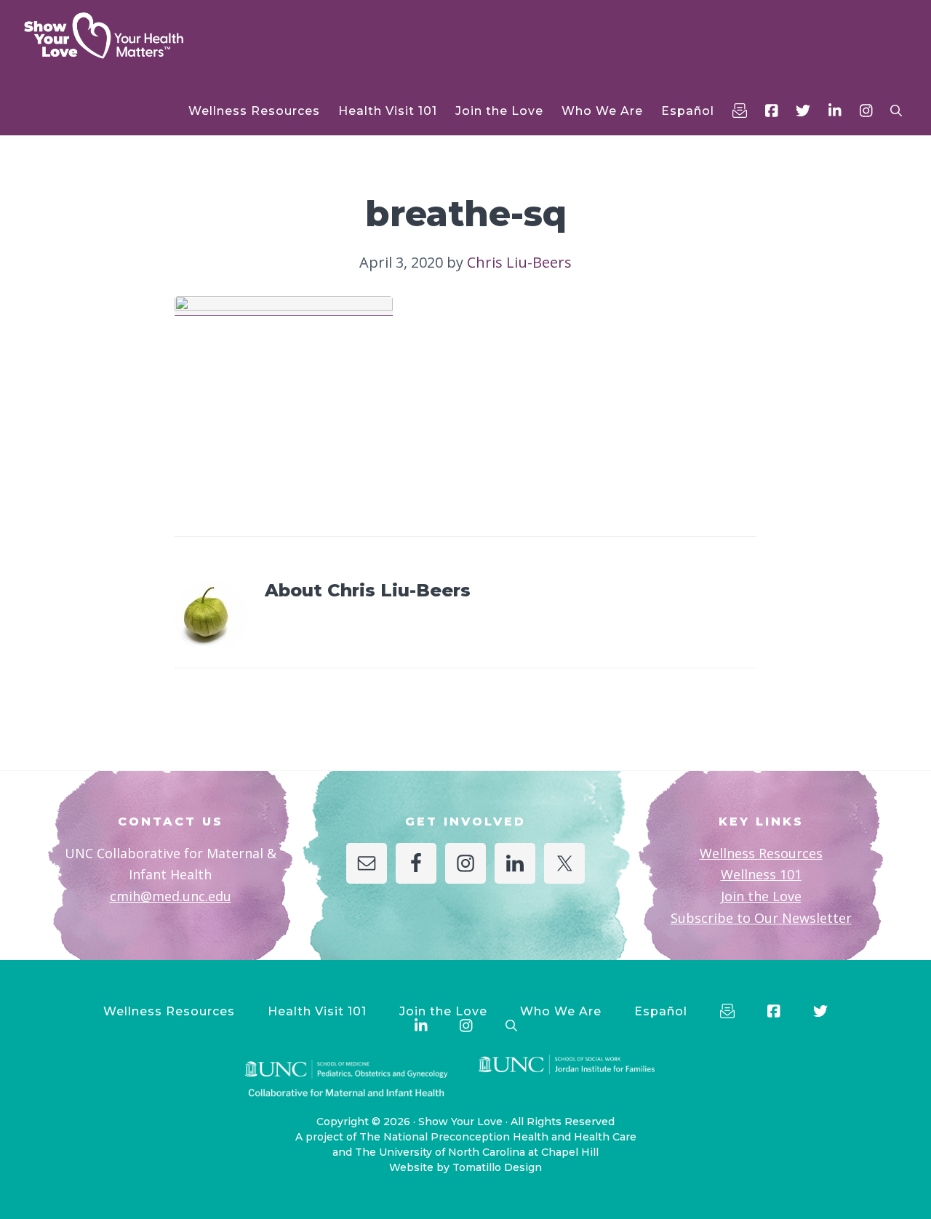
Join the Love (761, 896)
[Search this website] (896, 111)
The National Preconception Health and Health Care (497, 1136)
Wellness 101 (761, 874)
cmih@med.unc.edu (170, 896)
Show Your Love (460, 1121)
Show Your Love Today (123, 35)
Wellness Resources (761, 853)
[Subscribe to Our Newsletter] (739, 110)
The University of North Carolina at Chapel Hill (477, 1152)
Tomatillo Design (497, 1167)
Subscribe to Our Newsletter (761, 918)
